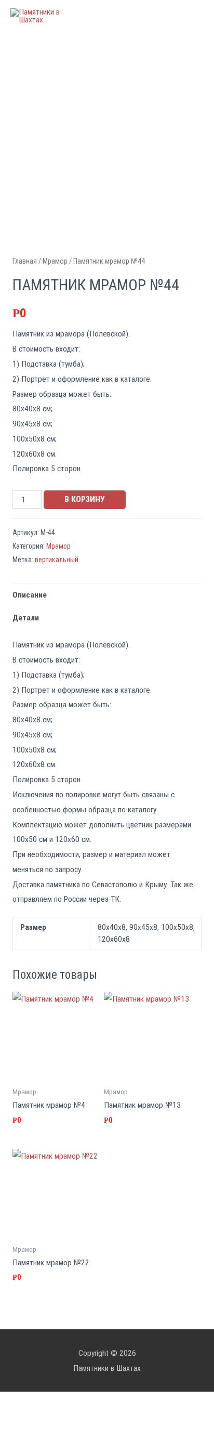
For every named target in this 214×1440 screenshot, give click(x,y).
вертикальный (56, 559)
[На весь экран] (108, 1416)
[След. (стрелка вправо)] (64, 1433)
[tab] (107, 594)
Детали (25, 617)
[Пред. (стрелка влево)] (21, 1433)
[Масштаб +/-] (151, 1416)
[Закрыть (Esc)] (21, 1416)
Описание (29, 595)
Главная (24, 261)
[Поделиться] (64, 1416)
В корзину (84, 499)
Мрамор (55, 261)
